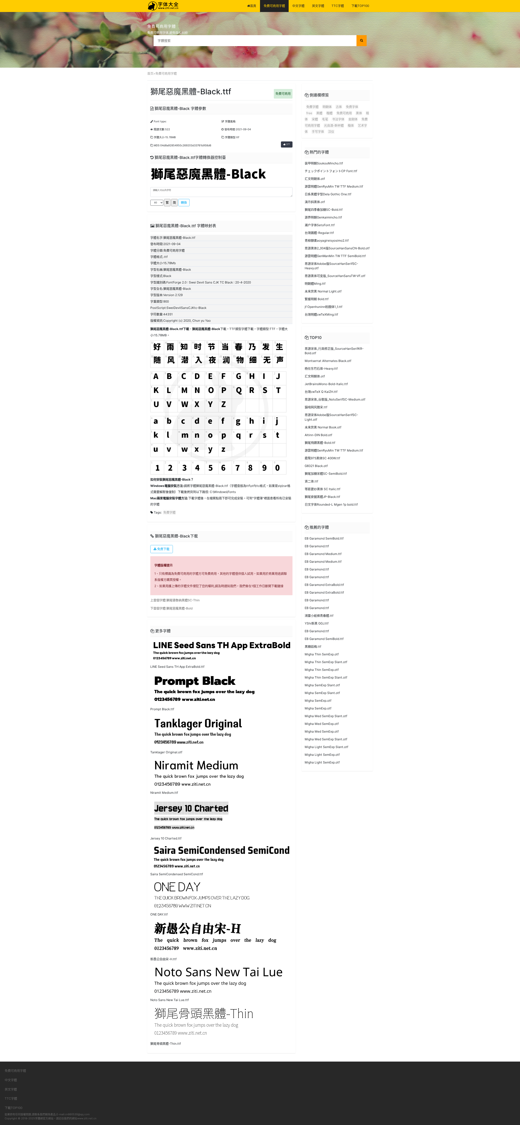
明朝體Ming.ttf (315, 284)
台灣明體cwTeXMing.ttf (321, 314)
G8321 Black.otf (316, 466)
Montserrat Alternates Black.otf (328, 361)
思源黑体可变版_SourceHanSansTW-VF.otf (335, 276)
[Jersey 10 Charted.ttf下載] (191, 816)
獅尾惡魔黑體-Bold (179, 608)
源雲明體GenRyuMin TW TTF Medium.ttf (334, 186)
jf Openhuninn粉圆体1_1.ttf (323, 307)
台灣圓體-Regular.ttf (319, 233)
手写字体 (318, 132)
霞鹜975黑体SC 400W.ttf (322, 458)
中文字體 (298, 6)
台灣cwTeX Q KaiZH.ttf (321, 392)
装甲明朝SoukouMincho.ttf (324, 163)
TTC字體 (338, 6)
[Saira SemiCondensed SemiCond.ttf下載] (221, 857)
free (309, 113)
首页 (150, 73)
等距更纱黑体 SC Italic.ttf (322, 489)
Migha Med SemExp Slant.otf (326, 716)
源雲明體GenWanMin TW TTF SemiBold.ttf (335, 256)
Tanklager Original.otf (166, 752)
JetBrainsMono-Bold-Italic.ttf (326, 384)
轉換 (184, 202)
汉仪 (331, 132)
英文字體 (318, 6)
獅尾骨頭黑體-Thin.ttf (165, 1044)
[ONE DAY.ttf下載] (202, 895)
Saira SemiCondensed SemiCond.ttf (176, 874)
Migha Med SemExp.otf (322, 724)
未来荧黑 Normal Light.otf (323, 291)
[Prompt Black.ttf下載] (204, 688)
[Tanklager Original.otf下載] (198, 731)
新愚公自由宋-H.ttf (163, 959)
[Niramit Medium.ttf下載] (199, 773)
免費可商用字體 (274, 6)
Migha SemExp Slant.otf (322, 685)
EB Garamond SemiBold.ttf (324, 538)
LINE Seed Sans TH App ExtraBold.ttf (177, 667)
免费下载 (162, 549)
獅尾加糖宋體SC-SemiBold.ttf (326, 474)
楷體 (329, 113)
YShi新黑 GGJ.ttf (316, 623)
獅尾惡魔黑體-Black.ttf (166, 329)
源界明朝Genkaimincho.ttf (323, 217)
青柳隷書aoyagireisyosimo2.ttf (327, 240)
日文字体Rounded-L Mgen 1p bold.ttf (331, 504)
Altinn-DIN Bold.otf (318, 435)
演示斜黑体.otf (315, 202)
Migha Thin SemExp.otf (322, 654)
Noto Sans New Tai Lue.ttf (169, 1000)
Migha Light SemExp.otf (322, 755)
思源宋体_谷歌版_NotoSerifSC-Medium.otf (335, 399)
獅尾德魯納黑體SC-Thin (183, 600)
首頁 (253, 6)
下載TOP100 (360, 6)
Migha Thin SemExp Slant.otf (326, 662)
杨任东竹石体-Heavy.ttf (321, 368)
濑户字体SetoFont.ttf (320, 225)
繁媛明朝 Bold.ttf (316, 299)
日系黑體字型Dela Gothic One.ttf (328, 194)
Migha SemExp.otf (318, 701)
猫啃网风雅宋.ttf (316, 407)
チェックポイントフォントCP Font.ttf (331, 171)
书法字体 (338, 119)
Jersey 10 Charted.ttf (165, 838)
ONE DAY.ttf (159, 914)
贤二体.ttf (311, 481)
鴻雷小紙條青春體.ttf (319, 616)
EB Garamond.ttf (317, 546)
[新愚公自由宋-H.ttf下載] (215, 937)
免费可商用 (344, 113)
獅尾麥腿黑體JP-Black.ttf (322, 497)
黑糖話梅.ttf (313, 646)
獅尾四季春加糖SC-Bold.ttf (323, 210)
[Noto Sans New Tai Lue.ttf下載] (217, 980)
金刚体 (353, 119)
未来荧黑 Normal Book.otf (323, 427)
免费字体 (352, 107)
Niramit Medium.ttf (164, 793)
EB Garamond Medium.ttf (323, 554)
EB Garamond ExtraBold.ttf (324, 585)
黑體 (319, 113)
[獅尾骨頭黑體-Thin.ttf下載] (203, 1022)
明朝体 (327, 107)
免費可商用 (283, 94)
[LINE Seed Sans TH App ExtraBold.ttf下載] (221, 651)
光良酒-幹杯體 (334, 125)
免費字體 (169, 512)
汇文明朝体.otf (315, 179)
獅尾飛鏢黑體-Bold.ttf (320, 443)
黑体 (359, 113)
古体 (339, 107)
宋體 (315, 119)
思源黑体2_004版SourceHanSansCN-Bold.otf (337, 248)
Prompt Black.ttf (162, 709)
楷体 (351, 125)
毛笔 (325, 119)
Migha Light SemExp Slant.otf (326, 747)
